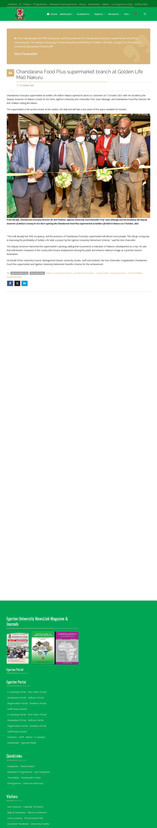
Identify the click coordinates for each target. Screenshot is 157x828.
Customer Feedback (18, 823)
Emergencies (14, 783)
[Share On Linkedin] (24, 283)
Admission (65, 14)
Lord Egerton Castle (121, 4)
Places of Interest (37, 812)
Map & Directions (16, 812)
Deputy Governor (118, 273)
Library (82, 4)
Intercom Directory (33, 783)
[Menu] (135, 14)
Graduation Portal (16, 697)
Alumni (29, 737)
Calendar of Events (33, 806)
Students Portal (37, 703)
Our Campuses (42, 771)
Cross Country (14, 818)
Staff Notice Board (17, 708)
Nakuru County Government (59, 273)
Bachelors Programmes (19, 771)
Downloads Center (31, 777)
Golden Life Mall (14, 277)
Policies (27, 4)
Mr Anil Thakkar (135, 273)
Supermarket (103, 273)
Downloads (94, 4)
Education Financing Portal (63, 4)
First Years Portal (37, 691)
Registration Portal (17, 703)
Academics (83, 14)
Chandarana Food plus (84, 273)
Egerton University (19, 273)
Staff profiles (141, 4)
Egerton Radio (28, 742)
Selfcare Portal (36, 697)
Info (126, 14)
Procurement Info (33, 818)
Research (113, 14)
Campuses (12, 766)
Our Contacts (14, 806)
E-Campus (39, 737)
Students (12, 4)
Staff (21, 737)
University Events (40, 823)
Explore (99, 14)
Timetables (13, 777)
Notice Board (27, 766)
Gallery (105, 4)
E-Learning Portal (16, 691)
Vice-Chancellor (37, 273)
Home (53, 14)
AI (20, 4)
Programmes (40, 4)
